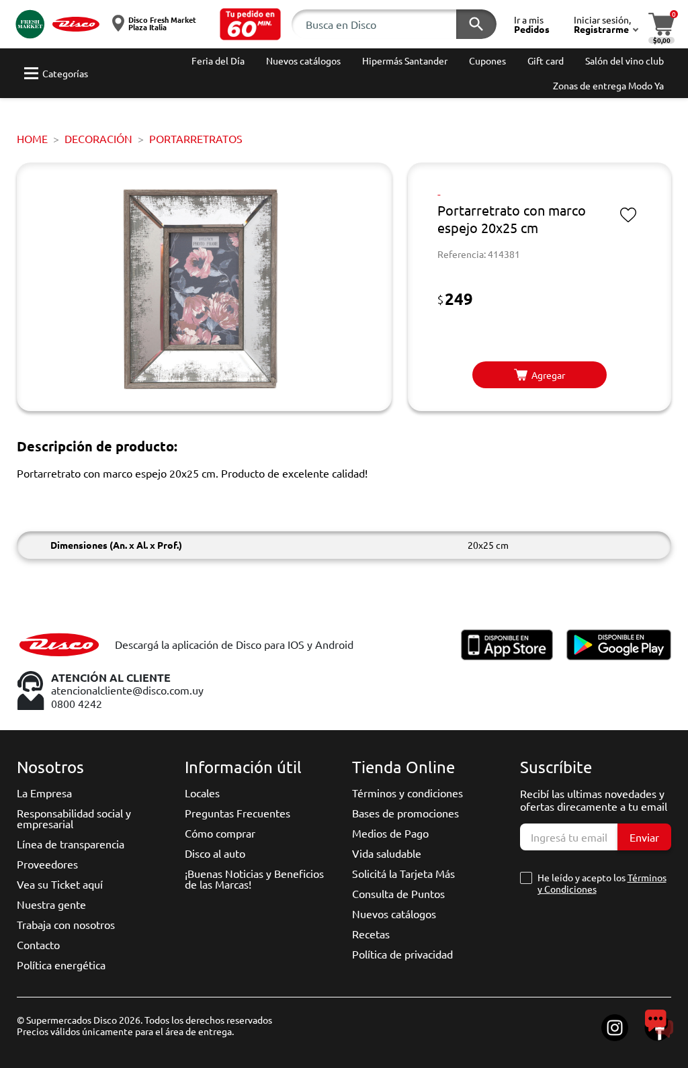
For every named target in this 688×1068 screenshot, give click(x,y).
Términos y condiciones (407, 792)
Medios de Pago (390, 833)
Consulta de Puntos (398, 893)
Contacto (38, 944)
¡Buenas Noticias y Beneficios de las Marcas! (254, 878)
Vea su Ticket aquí (60, 884)
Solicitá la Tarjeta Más (403, 873)
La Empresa (44, 792)
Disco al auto (215, 853)
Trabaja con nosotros (66, 924)
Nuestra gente (51, 904)
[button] (251, 24)
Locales (202, 792)
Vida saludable (386, 853)
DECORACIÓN (98, 138)
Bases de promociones (405, 812)
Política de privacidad (402, 953)
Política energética (61, 964)
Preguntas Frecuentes (237, 812)
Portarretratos (196, 138)
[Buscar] (476, 24)
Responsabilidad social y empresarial (74, 818)
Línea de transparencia (70, 843)
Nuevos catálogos (394, 913)
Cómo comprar (220, 833)
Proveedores (47, 863)
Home (32, 138)
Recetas (371, 933)
